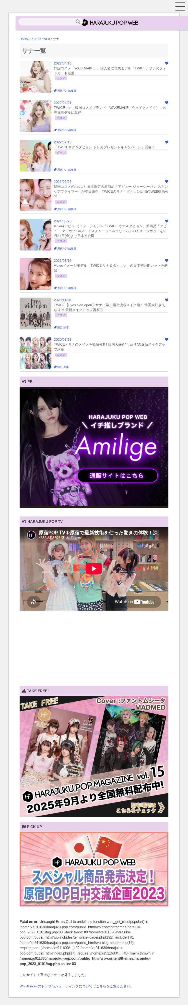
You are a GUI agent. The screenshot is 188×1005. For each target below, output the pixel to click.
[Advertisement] (94, 651)
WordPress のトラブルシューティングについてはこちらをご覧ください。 (77, 986)
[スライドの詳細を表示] (94, 506)
